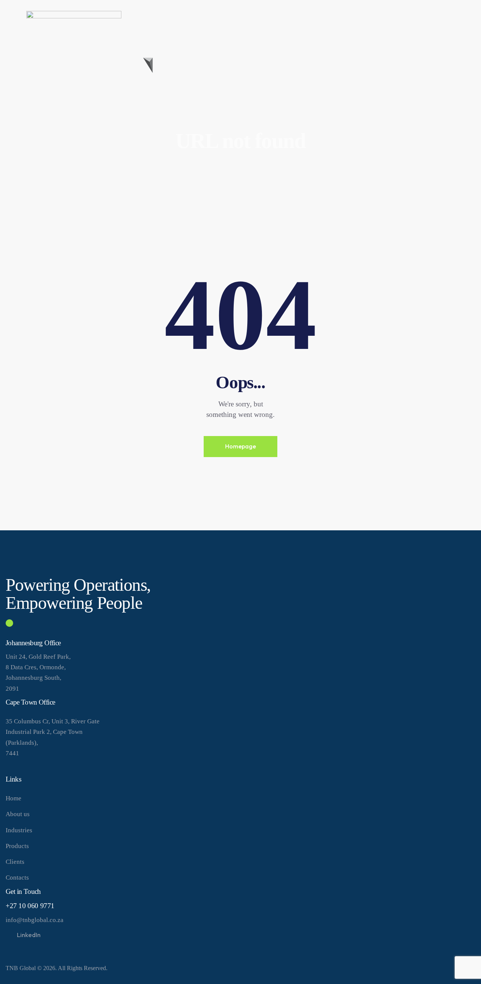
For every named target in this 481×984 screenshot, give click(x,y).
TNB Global (21, 968)
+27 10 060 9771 (30, 906)
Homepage (240, 446)
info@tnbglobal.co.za (35, 920)
